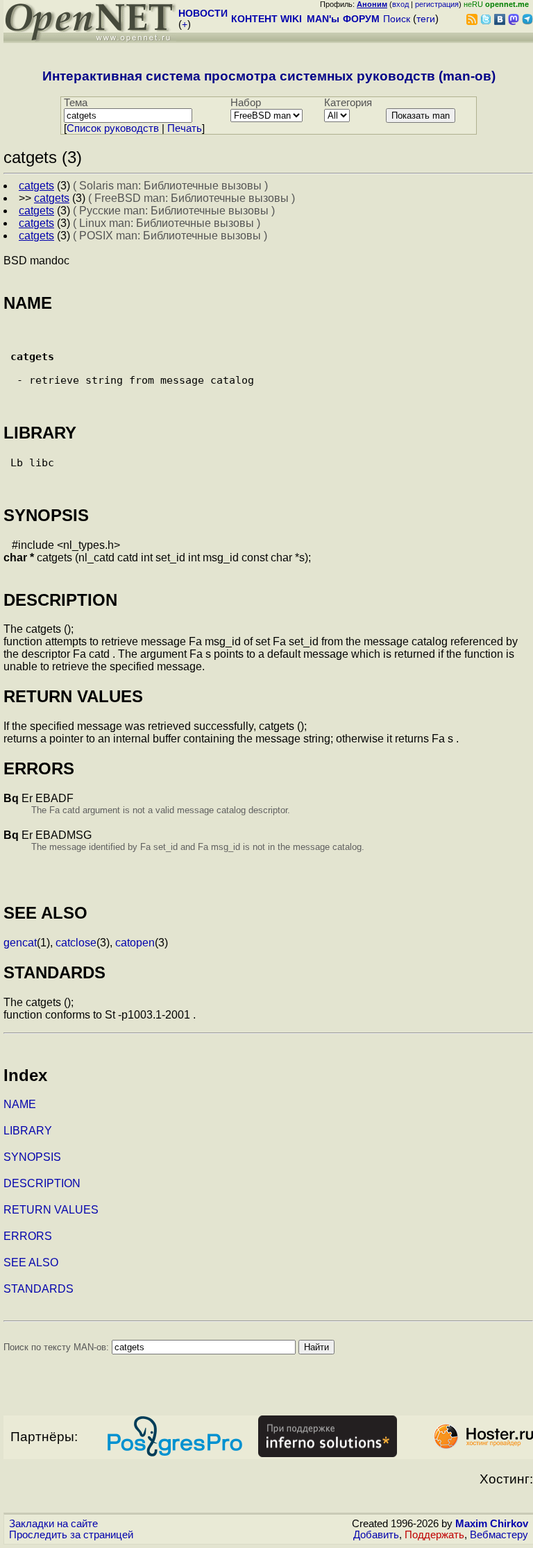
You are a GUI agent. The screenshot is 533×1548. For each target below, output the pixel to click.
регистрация (437, 4)
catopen (135, 943)
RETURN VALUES (51, 1210)
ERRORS (27, 1236)
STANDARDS (38, 1289)
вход (400, 4)
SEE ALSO (30, 1262)
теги (425, 18)
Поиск (396, 18)
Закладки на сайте (53, 1523)
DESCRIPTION (42, 1183)
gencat (20, 943)
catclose (76, 943)
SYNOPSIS (32, 1157)
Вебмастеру (499, 1534)
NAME (19, 1104)
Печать (184, 128)
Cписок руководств (113, 128)
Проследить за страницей (71, 1534)
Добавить (376, 1534)
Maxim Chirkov (491, 1523)
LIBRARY (27, 1131)
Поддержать (434, 1534)
